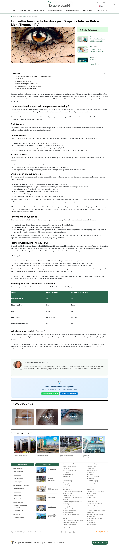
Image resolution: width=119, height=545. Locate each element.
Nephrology (66, 485)
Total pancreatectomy (69, 525)
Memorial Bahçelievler (51, 479)
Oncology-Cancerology (69, 495)
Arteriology (24, 11)
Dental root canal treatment (71, 514)
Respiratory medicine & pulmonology (93, 477)
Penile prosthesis (19, 499)
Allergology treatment (69, 470)
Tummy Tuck (17, 492)
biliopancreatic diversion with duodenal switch (95, 515)
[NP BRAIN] (94, 444)
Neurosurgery (67, 476)
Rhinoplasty (17, 495)
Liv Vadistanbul (52, 469)
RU (107, 532)
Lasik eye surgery (19, 517)
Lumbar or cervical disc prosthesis (73, 520)
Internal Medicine (68, 474)
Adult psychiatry (67, 493)
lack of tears (18, 112)
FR (96, 532)
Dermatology (90, 485)
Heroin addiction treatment (95, 518)
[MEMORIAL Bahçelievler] (71, 444)
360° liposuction (18, 471)
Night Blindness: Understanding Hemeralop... (95, 62)
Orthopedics (90, 468)
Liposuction (17, 475)
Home (14, 11)
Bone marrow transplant (70, 510)
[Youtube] (69, 532)
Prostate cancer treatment (94, 504)
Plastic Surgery (72, 11)
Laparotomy (66, 527)
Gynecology (87, 11)
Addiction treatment (92, 466)
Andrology (66, 483)
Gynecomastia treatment (21, 485)
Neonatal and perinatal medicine (72, 501)
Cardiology (38, 11)
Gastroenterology (92, 464)
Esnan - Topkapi (52, 497)
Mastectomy (90, 508)
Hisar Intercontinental (53, 489)
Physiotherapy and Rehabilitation (72, 491)
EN (102, 532)
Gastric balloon (18, 502)
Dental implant (18, 510)
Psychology (90, 474)
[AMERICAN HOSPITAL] (25, 444)
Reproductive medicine (69, 464)
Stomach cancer (91, 525)
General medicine (92, 501)
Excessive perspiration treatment (20, 506)
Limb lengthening (19, 482)
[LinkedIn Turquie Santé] (74, 532)
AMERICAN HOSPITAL (21, 455)
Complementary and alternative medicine (72, 498)
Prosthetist (66, 472)
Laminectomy (90, 512)
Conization (90, 520)
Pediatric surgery (92, 470)
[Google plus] (65, 532)
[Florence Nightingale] (48, 444)
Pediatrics (66, 468)
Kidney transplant (19, 488)
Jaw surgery (66, 506)
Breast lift (17, 514)
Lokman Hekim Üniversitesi (52, 515)
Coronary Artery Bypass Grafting (96, 510)
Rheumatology (91, 489)
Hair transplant (18, 478)
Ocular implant (91, 522)
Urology (65, 487)
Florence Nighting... (43, 455)
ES (104, 532)
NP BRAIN (86, 455)
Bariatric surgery (54, 11)
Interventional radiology (70, 466)
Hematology (90, 472)
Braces (65, 518)
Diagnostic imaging (92, 481)
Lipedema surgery (19, 468)
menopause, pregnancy (49, 143)
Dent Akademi (52, 507)
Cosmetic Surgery (68, 489)
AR (99, 532)
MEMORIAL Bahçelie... (67, 455)
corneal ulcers (42, 202)
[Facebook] (61, 532)
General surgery (91, 497)
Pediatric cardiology (92, 506)
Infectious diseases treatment (95, 491)
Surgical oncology (68, 508)
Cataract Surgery (68, 512)
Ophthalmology (67, 481)
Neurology (101, 11)
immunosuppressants (34, 150)
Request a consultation (69, 393)
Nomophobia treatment (70, 522)
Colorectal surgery (92, 487)
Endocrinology (91, 483)
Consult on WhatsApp (51, 393)
